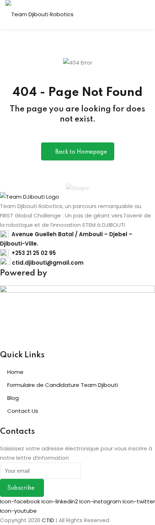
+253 (19, 253)
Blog (13, 398)
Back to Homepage (81, 152)
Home (15, 372)
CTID (48, 520)
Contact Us (22, 411)
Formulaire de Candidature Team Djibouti (62, 385)
